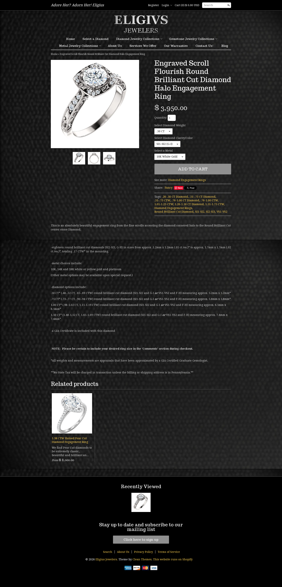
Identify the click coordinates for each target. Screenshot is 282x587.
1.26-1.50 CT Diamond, (189, 204)
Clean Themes (142, 559)
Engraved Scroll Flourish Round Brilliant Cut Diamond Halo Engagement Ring (102, 54)
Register (153, 5)
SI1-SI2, (200, 211)
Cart (187, 5)
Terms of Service (169, 551)
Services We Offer (142, 46)
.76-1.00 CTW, (210, 200)
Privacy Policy (143, 551)
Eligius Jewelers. (107, 559)
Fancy (168, 187)
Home (70, 39)
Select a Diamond (95, 39)
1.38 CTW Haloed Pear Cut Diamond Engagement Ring (70, 440)
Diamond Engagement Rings (187, 180)
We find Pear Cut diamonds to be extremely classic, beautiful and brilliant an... (72, 451)
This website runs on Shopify (173, 559)
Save (180, 187)
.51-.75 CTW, (162, 200)
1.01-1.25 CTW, (164, 204)
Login (165, 5)
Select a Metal (163, 150)
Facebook (142, 5)
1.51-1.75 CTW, (215, 204)
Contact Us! (204, 46)
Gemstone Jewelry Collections (191, 39)
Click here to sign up (141, 539)
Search (208, 5)
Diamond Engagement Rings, (173, 208)
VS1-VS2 (222, 211)
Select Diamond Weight (170, 125)
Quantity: (160, 117)
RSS (136, 5)
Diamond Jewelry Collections (137, 39)
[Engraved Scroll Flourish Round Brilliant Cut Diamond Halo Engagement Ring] (95, 104)
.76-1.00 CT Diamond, (186, 200)
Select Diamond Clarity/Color (173, 138)
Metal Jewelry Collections (78, 46)
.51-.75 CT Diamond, (203, 196)
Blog (224, 46)
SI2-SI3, (211, 211)
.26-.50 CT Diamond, (175, 196)
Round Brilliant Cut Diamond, (174, 211)
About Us (115, 46)
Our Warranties (176, 46)
